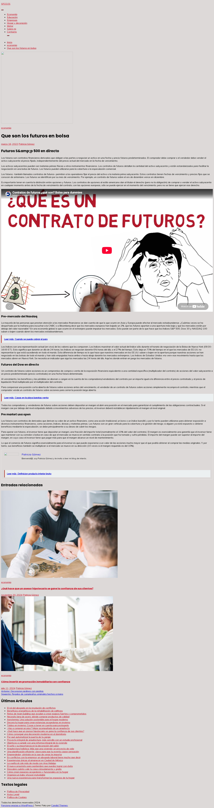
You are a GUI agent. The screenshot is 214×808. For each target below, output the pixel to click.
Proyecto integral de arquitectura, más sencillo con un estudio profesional (44, 739)
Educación (12, 17)
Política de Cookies (17, 797)
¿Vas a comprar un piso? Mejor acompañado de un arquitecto (38, 728)
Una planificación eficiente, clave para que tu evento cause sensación (43, 751)
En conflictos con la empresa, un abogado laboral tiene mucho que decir (44, 757)
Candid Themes (59, 805)
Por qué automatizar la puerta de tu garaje (29, 736)
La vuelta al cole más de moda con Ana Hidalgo (31, 763)
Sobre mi (11, 28)
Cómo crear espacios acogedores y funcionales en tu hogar (37, 771)
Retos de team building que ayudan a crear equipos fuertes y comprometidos (46, 713)
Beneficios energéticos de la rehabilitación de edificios (35, 710)
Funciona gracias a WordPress (17, 805)
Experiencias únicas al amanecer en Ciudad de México (35, 760)
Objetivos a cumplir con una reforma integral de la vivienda (37, 742)
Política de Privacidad (18, 791)
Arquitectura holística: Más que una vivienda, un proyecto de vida (40, 748)
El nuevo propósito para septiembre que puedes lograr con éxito (40, 766)
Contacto (12, 31)
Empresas (12, 20)
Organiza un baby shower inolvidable (26, 774)
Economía (12, 14)
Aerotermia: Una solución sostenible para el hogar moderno (37, 719)
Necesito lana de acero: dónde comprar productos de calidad (38, 716)
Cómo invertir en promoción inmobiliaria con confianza (35, 681)
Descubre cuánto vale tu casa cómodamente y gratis (34, 769)
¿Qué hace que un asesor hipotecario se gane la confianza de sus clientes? (47, 588)
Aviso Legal (13, 794)
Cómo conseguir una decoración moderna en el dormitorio (36, 734)
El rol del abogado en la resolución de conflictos (31, 707)
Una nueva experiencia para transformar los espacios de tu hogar (41, 777)
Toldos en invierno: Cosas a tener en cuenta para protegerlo (38, 725)
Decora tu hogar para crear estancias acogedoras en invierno (38, 722)
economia (6, 127)
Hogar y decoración (17, 23)
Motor (10, 25)
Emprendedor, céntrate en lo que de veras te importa (34, 754)
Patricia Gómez (27, 144)
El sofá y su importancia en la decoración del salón (33, 745)
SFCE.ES (5, 3)
